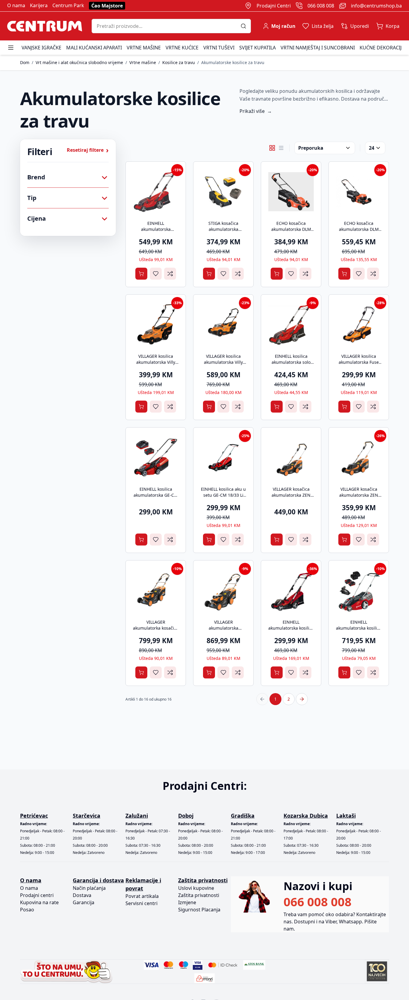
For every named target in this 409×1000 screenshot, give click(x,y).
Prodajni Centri (274, 5)
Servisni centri (141, 903)
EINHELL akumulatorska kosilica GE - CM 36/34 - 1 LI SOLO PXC (291, 631)
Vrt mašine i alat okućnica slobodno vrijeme (79, 62)
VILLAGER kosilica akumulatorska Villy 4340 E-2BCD (223, 362)
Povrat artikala (142, 896)
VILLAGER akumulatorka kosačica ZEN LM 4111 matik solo (155, 631)
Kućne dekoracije (382, 47)
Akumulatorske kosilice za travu (232, 62)
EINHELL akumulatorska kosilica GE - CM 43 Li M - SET (358, 628)
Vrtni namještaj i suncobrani (318, 47)
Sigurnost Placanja (199, 909)
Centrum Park (68, 5)
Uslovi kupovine (196, 888)
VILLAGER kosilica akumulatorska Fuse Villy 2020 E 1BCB (359, 362)
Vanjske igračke (41, 47)
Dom (24, 62)
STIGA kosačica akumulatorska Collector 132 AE (223, 229)
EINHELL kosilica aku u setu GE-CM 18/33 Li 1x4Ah (223, 495)
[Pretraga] (245, 26)
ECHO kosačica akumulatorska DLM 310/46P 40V (359, 229)
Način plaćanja (89, 888)
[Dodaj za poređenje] (170, 274)
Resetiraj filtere (88, 150)
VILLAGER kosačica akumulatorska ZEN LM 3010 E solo (291, 495)
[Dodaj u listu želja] (156, 274)
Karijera (39, 5)
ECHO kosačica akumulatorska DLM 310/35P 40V (291, 229)
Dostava (82, 895)
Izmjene (187, 902)
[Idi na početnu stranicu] (44, 26)
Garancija (83, 902)
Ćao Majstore (107, 5)
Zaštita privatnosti (198, 895)
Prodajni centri (37, 895)
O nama (16, 5)
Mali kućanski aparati (94, 47)
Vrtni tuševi (218, 47)
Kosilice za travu (178, 62)
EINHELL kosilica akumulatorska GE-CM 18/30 (156, 495)
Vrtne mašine (144, 47)
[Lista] (281, 148)
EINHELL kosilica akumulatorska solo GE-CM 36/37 (291, 362)
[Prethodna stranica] (262, 699)
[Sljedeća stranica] (302, 699)
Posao (27, 909)
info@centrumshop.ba (376, 5)
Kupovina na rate (39, 902)
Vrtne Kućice (182, 47)
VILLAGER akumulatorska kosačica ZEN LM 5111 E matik (224, 631)
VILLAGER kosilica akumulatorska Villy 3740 (155, 362)
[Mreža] (272, 148)
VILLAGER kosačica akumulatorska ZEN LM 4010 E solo (358, 495)
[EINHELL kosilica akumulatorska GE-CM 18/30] (155, 457)
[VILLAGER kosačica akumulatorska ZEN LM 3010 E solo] (291, 457)
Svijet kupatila (257, 47)
